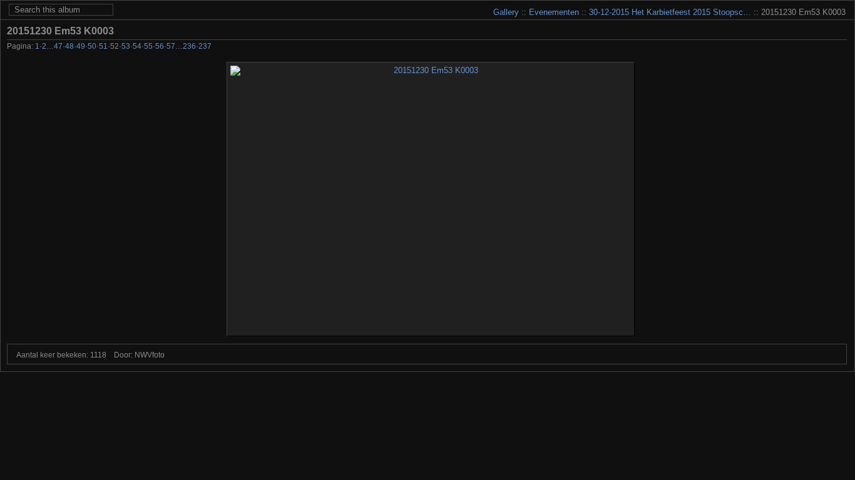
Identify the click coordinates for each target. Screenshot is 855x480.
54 (137, 46)
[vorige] (789, 47)
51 (103, 46)
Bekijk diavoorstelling (840, 31)
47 (58, 46)
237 (205, 46)
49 (80, 46)
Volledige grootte (821, 31)
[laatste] (839, 47)
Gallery (506, 12)
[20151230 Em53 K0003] (430, 199)
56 (159, 46)
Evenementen (554, 12)
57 (170, 46)
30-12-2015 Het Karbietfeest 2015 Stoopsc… (670, 12)
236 (189, 46)
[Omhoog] (806, 47)
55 (148, 46)
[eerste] (772, 47)
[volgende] (823, 47)
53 (125, 46)
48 (69, 46)
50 (92, 46)
